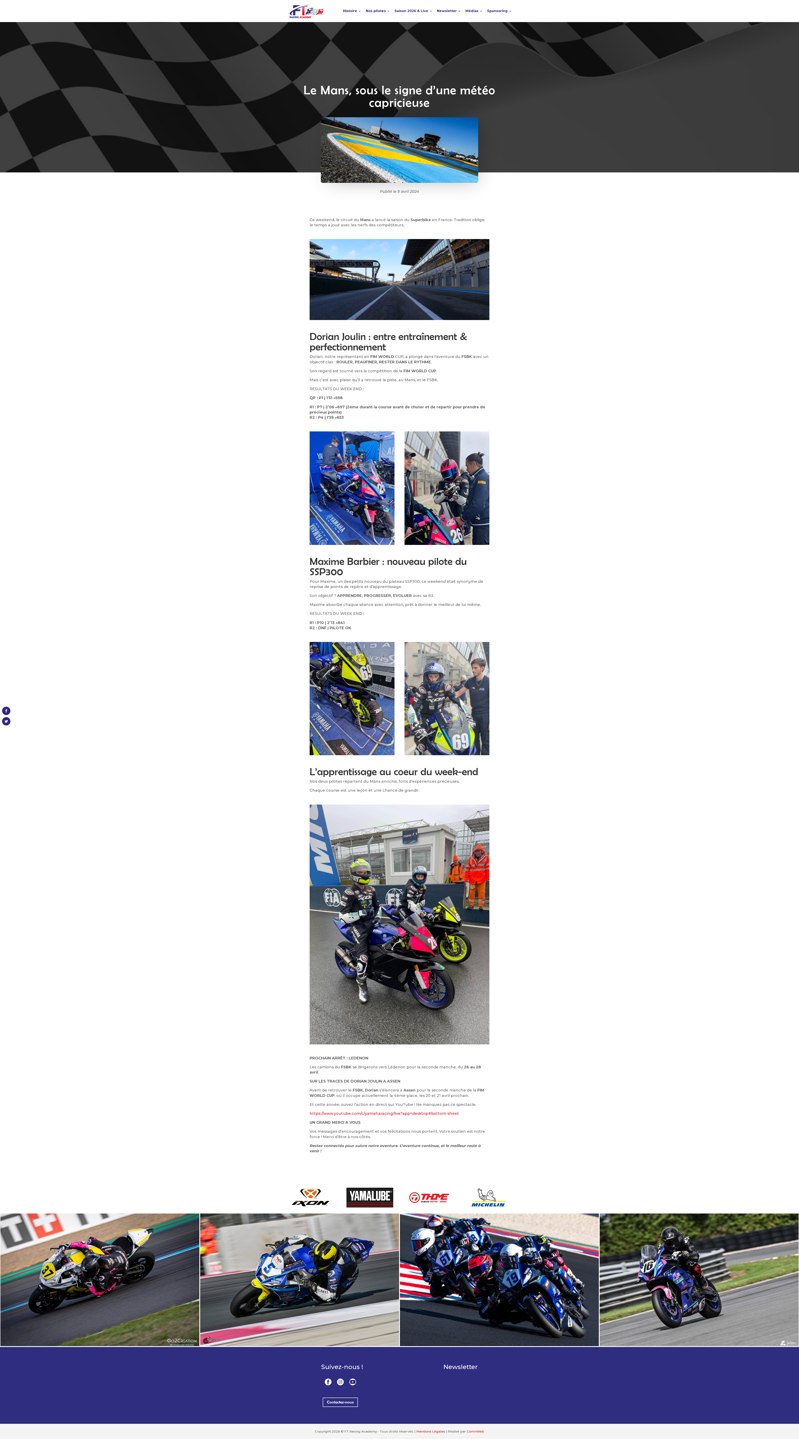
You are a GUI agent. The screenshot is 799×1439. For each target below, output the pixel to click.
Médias (471, 11)
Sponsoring (497, 11)
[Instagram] (340, 1381)
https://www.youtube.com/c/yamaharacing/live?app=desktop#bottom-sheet (384, 1113)
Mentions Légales (430, 1431)
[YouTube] (352, 1381)
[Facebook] (328, 1381)
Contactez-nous (340, 1402)
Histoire (350, 11)
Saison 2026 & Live (411, 11)
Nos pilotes (376, 11)
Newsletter (447, 11)
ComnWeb (475, 1431)
